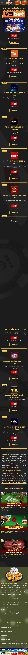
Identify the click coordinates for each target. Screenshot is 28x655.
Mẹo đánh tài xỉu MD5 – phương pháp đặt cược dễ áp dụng (12, 555)
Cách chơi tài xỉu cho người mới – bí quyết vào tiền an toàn (13, 532)
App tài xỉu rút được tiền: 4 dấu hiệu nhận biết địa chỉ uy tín (13, 508)
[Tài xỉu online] (9, 2)
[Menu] (2, 2)
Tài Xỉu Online (5, 583)
